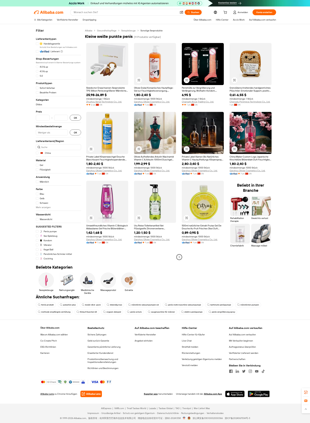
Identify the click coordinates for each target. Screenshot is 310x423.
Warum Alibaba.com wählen (54, 334)
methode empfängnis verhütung (55, 312)
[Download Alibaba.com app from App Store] (235, 394)
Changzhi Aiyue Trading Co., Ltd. (198, 101)
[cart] (225, 12)
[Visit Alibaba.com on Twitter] (244, 371)
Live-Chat (187, 340)
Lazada (152, 408)
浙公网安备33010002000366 (208, 418)
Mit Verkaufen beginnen (241, 340)
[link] (306, 392)
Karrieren (45, 353)
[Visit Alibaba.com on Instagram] (250, 371)
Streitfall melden (190, 347)
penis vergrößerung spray (223, 312)
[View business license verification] (184, 418)
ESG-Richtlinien (48, 347)
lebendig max (116, 305)
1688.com (119, 408)
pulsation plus (69, 305)
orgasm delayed (113, 312)
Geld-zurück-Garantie (98, 340)
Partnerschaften (237, 359)
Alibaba (88, 30)
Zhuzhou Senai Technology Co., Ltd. (104, 101)
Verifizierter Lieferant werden (243, 353)
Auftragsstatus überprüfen (242, 347)
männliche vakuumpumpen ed (145, 305)
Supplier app (151, 394)
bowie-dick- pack (93, 305)
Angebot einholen (144, 340)
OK (75, 117)
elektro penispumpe (193, 312)
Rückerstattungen (191, 353)
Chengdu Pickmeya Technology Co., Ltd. (250, 101)
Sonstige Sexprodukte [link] (151, 30)
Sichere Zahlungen (97, 334)
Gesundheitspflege (106, 30)
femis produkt (47, 305)
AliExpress (106, 408)
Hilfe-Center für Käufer (193, 334)
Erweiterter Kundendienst (100, 353)
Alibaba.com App (213, 394)
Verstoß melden (190, 365)
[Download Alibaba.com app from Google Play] (259, 394)
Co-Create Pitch (48, 340)
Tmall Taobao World (136, 408)
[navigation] (58, 144)
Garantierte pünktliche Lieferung (104, 347)
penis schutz (136, 312)
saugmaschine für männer (163, 312)
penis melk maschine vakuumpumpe (184, 305)
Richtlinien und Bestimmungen (103, 368)
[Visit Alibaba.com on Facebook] (231, 371)
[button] (181, 12)
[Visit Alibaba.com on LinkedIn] (237, 371)
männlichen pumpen (249, 305)
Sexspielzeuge (128, 30)
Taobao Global (166, 408)
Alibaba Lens (47, 394)
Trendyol (186, 408)
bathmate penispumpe (220, 305)
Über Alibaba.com (49, 327)
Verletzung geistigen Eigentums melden (202, 359)
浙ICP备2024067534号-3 (237, 418)
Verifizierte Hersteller (145, 334)
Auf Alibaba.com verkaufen (242, 334)
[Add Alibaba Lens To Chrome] (91, 394)
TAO (177, 408)
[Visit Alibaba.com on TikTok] (263, 371)
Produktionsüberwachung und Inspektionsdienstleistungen (103, 360)
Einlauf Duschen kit (88, 312)
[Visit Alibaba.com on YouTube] (257, 371)
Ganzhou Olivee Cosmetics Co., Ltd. (152, 101)
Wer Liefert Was (202, 408)
